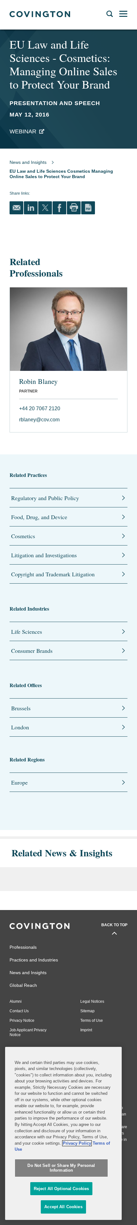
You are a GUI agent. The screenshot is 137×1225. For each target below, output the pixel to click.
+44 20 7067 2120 (39, 408)
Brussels (21, 708)
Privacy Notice (22, 1020)
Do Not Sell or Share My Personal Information (61, 1168)
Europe (19, 782)
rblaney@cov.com (39, 419)
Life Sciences (26, 631)
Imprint (86, 1030)
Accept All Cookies (63, 1206)
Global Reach (23, 985)
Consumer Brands (32, 650)
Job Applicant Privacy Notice (28, 1032)
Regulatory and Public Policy (45, 498)
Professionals (23, 947)
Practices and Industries (34, 959)
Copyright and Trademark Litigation (53, 574)
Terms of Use (91, 1020)
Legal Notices (92, 1001)
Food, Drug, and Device (39, 517)
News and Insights (28, 162)
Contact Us (19, 1011)
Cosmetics (23, 536)
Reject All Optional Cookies (61, 1188)
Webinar (23, 131)
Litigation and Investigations (44, 555)
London (20, 727)
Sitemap (87, 1011)
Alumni (16, 1001)
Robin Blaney (38, 381)
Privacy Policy (77, 1143)
